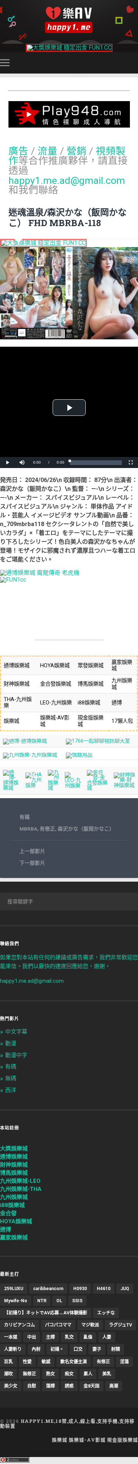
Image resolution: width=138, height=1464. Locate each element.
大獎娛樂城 (14, 1148)
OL (59, 1300)
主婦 (50, 1337)
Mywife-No (15, 1300)
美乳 (106, 1373)
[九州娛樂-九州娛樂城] (30, 755)
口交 (78, 1349)
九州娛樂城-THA (21, 1189)
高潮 (113, 1386)
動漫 (10, 1043)
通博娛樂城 (14, 1156)
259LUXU (13, 1288)
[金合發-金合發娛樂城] (97, 788)
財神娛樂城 (14, 1164)
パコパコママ (58, 1325)
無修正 (29, 1373)
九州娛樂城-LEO (20, 1181)
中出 (31, 1337)
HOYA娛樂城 (16, 1221)
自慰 (31, 1386)
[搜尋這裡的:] (69, 901)
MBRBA (28, 829)
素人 (88, 1373)
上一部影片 (32, 851)
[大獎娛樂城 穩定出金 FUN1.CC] (69, 47)
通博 (5, 1229)
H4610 (103, 1288)
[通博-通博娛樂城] (25, 741)
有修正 (47, 829)
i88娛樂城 (12, 1205)
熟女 (50, 1373)
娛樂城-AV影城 (87, 1440)
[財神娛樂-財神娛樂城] (124, 785)
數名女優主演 (73, 1361)
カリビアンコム (19, 1325)
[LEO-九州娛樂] (73, 786)
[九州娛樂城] (53, 788)
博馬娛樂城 (14, 1173)
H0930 (80, 1288)
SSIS (77, 1300)
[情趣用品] (79, 755)
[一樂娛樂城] (13, 579)
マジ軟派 (90, 1325)
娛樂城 (59, 1440)
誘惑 (69, 1386)
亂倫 (88, 1337)
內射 (36, 1349)
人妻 (106, 1337)
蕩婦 (50, 1386)
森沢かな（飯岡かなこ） (86, 829)
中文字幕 (16, 1031)
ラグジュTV (120, 1325)
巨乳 (8, 1361)
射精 (115, 1349)
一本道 (10, 1337)
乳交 (69, 1337)
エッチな (106, 1312)
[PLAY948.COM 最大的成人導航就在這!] (69, 124)
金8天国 (91, 1386)
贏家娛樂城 (14, 1237)
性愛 (27, 1361)
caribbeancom (48, 1288)
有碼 (25, 817)
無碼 (10, 1078)
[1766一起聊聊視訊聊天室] (98, 741)
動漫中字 (16, 1055)
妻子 (96, 1349)
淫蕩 (124, 1361)
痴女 (69, 1373)
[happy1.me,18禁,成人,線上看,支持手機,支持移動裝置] (69, 20)
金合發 (8, 1213)
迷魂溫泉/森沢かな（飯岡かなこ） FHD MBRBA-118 (67, 217)
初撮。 (57, 1349)
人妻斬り (13, 1349)
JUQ (124, 1288)
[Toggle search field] (133, 63)
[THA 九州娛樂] (33, 785)
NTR (41, 1300)
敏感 (46, 1361)
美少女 (10, 1386)
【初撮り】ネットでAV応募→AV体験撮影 (45, 1312)
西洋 (10, 1090)
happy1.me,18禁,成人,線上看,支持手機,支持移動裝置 (67, 1423)
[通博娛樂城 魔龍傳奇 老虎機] (39, 572)
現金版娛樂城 (122, 1440)
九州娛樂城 (14, 1197)
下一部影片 (32, 863)
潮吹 (8, 1373)
